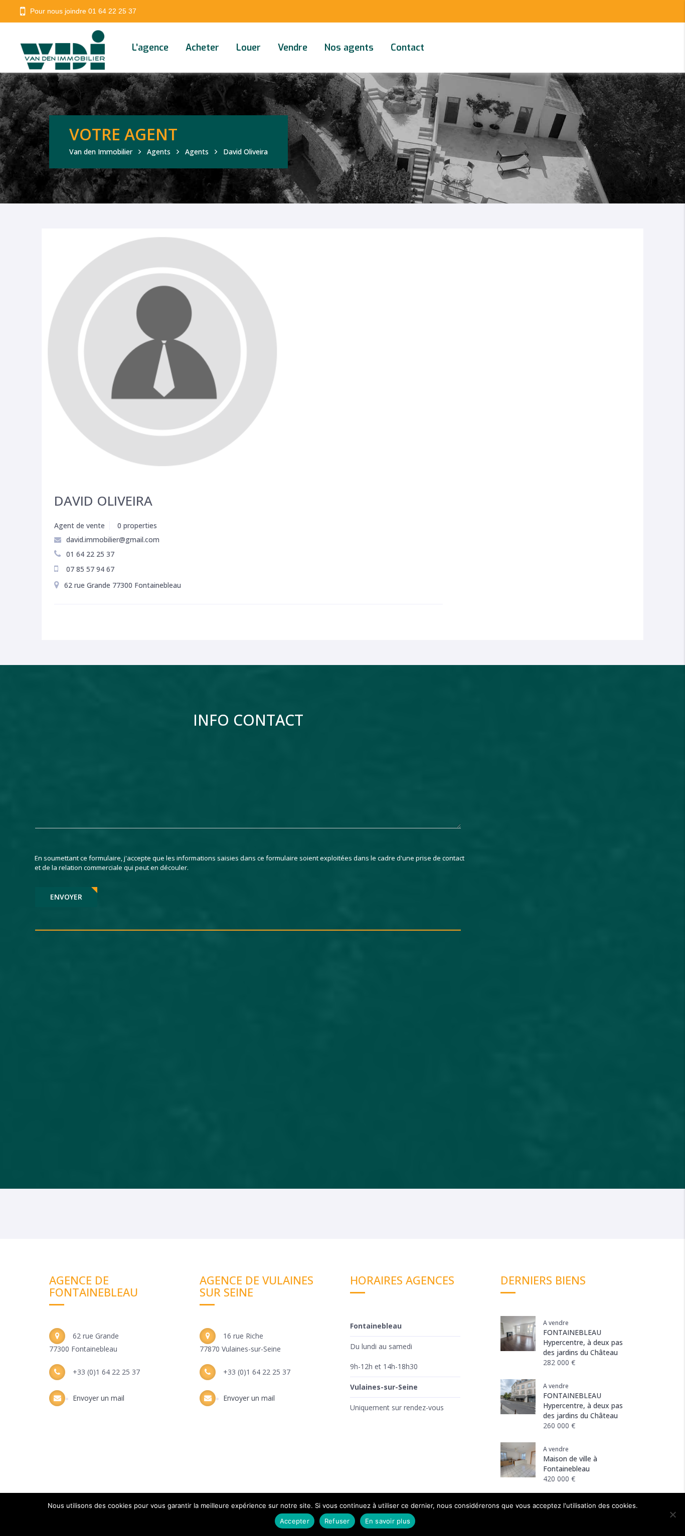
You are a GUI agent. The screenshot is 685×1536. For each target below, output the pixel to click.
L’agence (150, 48)
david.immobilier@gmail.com (112, 539)
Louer (248, 48)
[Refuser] (672, 1514)
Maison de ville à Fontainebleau (570, 1463)
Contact (407, 48)
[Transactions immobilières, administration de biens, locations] (73, 48)
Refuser (337, 1521)
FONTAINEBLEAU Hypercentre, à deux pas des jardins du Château (583, 1342)
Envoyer (66, 897)
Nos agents (349, 48)
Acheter (202, 48)
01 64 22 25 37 (112, 11)
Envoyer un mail (98, 1398)
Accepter (294, 1521)
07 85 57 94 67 (90, 569)
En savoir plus (388, 1521)
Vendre (292, 48)
